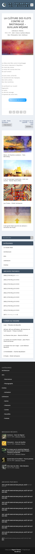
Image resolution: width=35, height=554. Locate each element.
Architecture (7, 252)
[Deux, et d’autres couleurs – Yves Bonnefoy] (18, 144)
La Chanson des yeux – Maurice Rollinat (16, 335)
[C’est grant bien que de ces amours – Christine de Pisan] (18, 215)
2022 (5, 293)
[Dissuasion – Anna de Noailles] (4, 443)
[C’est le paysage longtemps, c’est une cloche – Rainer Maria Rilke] (18, 168)
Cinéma (6, 265)
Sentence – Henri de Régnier (15, 435)
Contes (6, 410)
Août (25, 485)
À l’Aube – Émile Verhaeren (12, 356)
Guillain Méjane (25, 33)
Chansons (7, 405)
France (18, 33)
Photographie (8, 383)
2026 (5, 275)
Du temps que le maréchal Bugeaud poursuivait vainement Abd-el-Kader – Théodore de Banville (18, 450)
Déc (6, 492)
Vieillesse (24, 35)
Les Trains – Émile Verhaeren (13, 203)
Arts (5, 256)
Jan (6, 485)
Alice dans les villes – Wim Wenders (18, 466)
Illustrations (8, 379)
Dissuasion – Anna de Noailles (16, 442)
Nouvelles (7, 414)
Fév (9, 485)
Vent (19, 35)
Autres (6, 401)
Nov (3, 492)
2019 (5, 306)
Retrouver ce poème (17, 100)
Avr (14, 485)
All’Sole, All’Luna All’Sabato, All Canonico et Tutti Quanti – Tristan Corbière (17, 330)
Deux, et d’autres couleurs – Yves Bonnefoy (14, 155)
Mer (9, 35)
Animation (7, 392)
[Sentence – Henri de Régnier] (4, 436)
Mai (17, 485)
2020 (5, 301)
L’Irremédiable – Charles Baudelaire (14, 351)
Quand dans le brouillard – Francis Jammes (20, 459)
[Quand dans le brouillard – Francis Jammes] (4, 460)
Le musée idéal (8, 247)
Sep (29, 490)
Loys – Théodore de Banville (12, 325)
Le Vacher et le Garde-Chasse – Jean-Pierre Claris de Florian (17, 340)
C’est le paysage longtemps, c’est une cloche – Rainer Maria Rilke (16, 180)
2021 (13, 33)
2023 (5, 288)
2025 (5, 280)
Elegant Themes (16, 549)
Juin (19, 485)
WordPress (17, 551)
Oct (31, 490)
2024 (5, 284)
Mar (11, 485)
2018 (5, 310)
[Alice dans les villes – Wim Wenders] (4, 467)
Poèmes (21, 30)
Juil (22, 485)
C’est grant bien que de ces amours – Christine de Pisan (16, 226)
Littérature (15, 30)
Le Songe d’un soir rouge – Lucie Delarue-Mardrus (16, 346)
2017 (5, 314)
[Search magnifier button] (31, 237)
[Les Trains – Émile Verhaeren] (18, 192)
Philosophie (14, 35)
